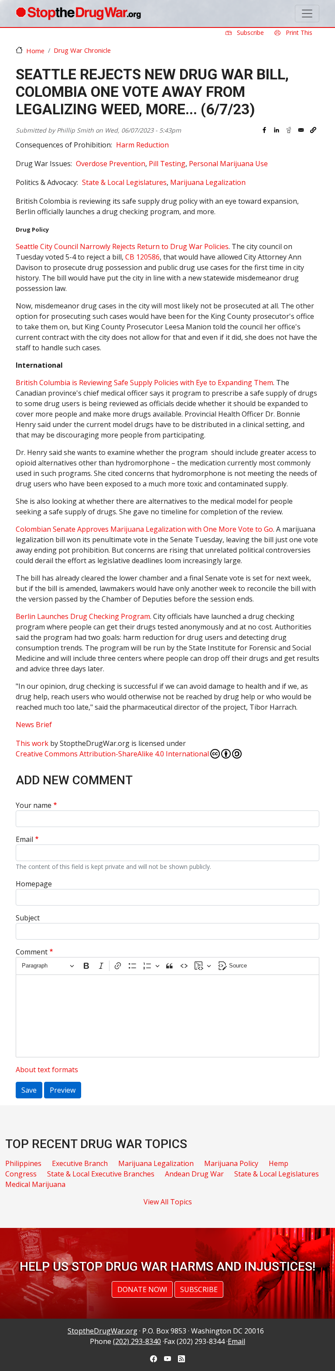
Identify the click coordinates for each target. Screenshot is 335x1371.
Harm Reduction (142, 145)
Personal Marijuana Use (228, 163)
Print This (298, 32)
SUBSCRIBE (199, 1289)
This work (32, 743)
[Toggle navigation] (307, 13)
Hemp (278, 1163)
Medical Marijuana (35, 1184)
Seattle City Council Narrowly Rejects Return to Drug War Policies (122, 246)
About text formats (47, 1069)
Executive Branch (80, 1163)
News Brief (34, 724)
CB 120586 (142, 257)
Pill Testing (167, 163)
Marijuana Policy (231, 1163)
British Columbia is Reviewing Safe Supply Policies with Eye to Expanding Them (144, 382)
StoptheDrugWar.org (102, 1331)
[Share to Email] (301, 130)
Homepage (34, 884)
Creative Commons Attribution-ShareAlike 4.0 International (112, 754)
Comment (32, 952)
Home (35, 50)
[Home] (78, 13)
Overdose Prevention (110, 163)
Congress (21, 1174)
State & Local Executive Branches (100, 1174)
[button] (313, 130)
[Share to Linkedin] (276, 130)
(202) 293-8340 (137, 1341)
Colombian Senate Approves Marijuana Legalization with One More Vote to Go (144, 529)
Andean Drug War (194, 1174)
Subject (28, 918)
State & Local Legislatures (124, 182)
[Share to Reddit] (288, 130)
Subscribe (249, 32)
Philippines (23, 1163)
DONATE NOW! (142, 1289)
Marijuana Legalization (208, 182)
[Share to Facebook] (264, 130)
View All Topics (168, 1202)
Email (24, 839)
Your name (33, 805)
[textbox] (167, 1015)
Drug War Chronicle (82, 50)
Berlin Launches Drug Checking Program (83, 616)
